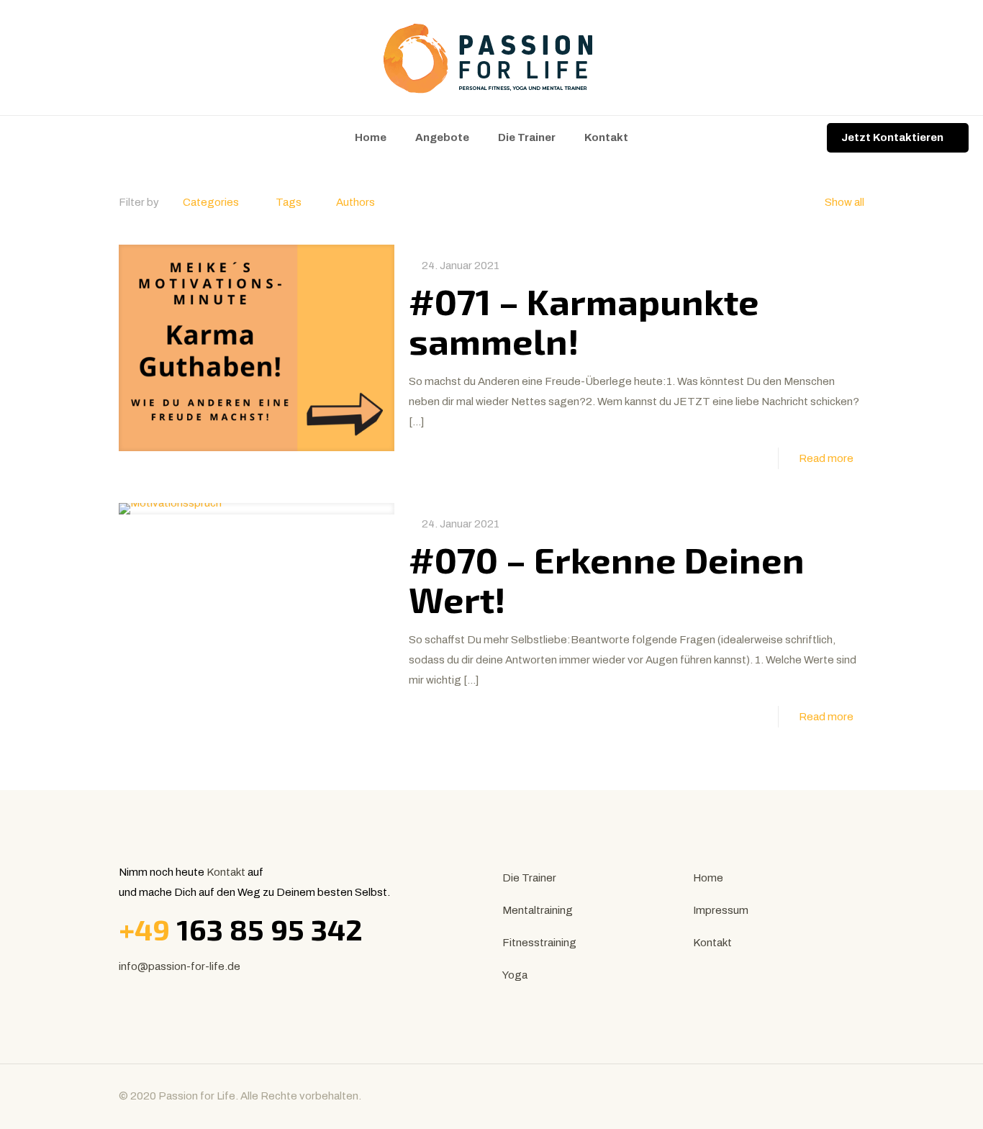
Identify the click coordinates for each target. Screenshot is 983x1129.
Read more (826, 458)
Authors (355, 202)
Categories (211, 202)
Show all (844, 202)
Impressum (720, 910)
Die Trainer (529, 878)
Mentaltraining (537, 910)
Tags (289, 202)
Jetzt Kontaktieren (892, 137)
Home (708, 878)
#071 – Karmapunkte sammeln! (584, 320)
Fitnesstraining (539, 942)
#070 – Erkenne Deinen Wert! (607, 579)
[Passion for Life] (491, 57)
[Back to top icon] (849, 1094)
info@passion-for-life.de (179, 966)
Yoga (514, 975)
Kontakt (226, 872)
